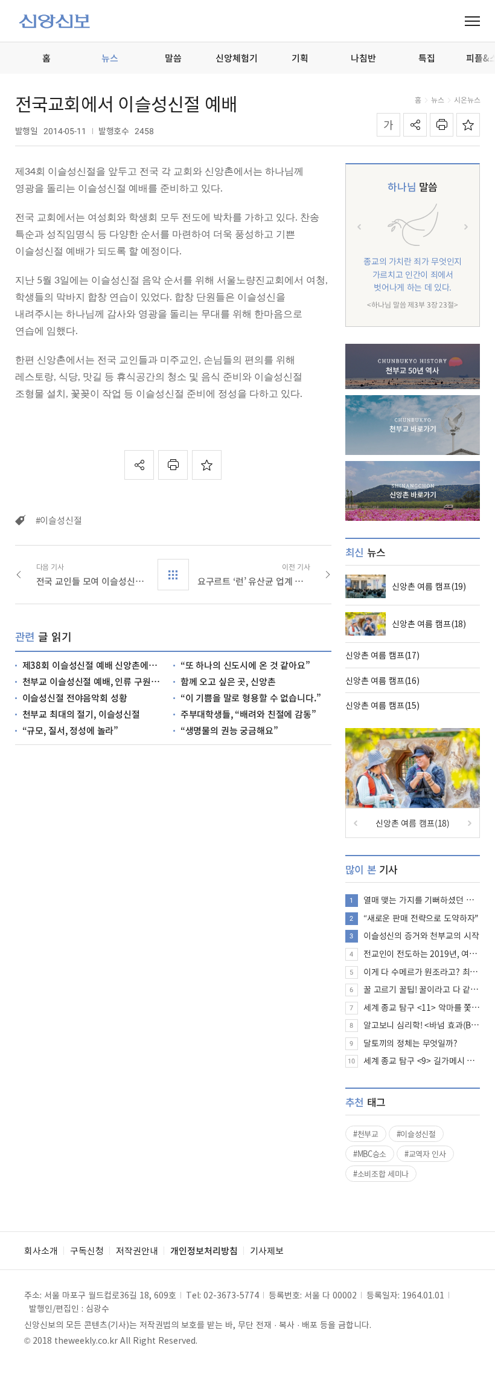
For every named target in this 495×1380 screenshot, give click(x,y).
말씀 (412, 186)
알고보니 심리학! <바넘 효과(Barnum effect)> (422, 1025)
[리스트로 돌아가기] (173, 574)
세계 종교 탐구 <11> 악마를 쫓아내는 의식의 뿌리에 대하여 (422, 1007)
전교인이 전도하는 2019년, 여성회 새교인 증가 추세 (422, 953)
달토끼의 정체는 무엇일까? (410, 1043)
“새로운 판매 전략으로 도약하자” (420, 918)
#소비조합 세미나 (381, 1173)
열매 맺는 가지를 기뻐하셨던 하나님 (422, 900)
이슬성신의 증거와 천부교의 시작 (421, 935)
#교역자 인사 (425, 1153)
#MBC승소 (369, 1153)
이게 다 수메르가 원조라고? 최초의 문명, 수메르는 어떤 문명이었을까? (422, 972)
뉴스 (437, 99)
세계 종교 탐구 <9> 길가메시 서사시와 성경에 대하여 (422, 1060)
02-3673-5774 (231, 1295)
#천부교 (365, 1134)
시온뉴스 (467, 99)
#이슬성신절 (416, 1134)
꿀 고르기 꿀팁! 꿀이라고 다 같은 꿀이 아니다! (422, 989)
